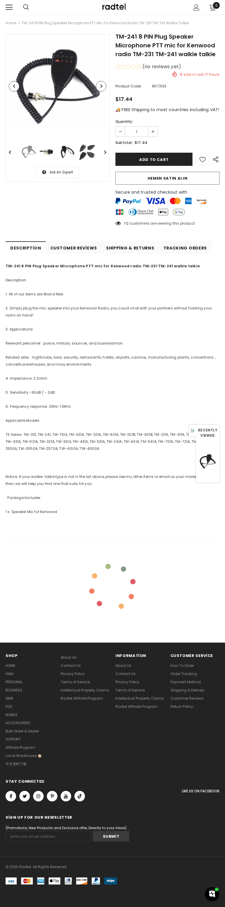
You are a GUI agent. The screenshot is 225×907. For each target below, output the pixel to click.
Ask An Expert (61, 172)
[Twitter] (24, 796)
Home (11, 22)
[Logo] (113, 7)
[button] (148, 67)
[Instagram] (38, 796)
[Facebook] (11, 796)
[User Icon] (196, 7)
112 (126, 223)
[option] (57, 86)
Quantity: (124, 121)
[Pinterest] (52, 796)
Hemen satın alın (167, 178)
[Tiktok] (79, 796)
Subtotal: (124, 142)
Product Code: (128, 86)
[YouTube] (66, 796)
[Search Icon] (26, 7)
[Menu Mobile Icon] (9, 7)
